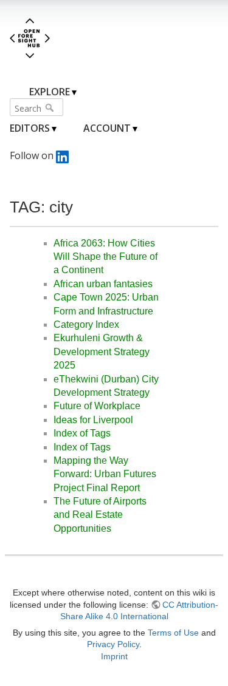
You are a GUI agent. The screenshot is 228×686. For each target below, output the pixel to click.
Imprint (114, 656)
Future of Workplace (97, 406)
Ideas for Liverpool (93, 420)
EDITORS (30, 128)
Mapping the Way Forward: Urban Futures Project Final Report (105, 474)
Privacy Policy (113, 644)
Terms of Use (173, 632)
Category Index (86, 324)
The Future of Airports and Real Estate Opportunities (100, 515)
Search (51, 107)
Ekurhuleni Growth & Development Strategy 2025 (102, 351)
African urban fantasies (103, 284)
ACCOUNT (107, 128)
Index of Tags (82, 433)
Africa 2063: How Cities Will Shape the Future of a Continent (105, 257)
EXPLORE (49, 91)
